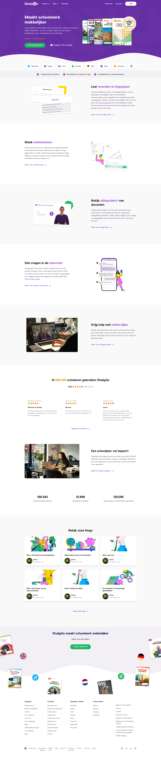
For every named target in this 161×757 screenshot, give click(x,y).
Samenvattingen (52, 727)
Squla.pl (95, 708)
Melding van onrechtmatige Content (124, 722)
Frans (72, 712)
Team (26, 734)
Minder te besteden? (31, 708)
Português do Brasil (71, 749)
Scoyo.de (96, 712)
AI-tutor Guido (34, 279)
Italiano (94, 748)
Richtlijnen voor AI (121, 715)
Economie (73, 721)
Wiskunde (73, 705)
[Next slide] (136, 66)
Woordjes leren (52, 705)
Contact (27, 712)
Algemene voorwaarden (123, 705)
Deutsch (79, 748)
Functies (50, 734)
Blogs (26, 724)
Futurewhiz (96, 715)
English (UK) (50, 749)
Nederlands (74, 724)
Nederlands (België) (42, 749)
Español (63, 748)
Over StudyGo (29, 731)
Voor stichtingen (30, 721)
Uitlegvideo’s (51, 715)
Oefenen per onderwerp (54, 708)
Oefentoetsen (51, 712)
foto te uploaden (105, 103)
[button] (34, 717)
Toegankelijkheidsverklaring (125, 727)
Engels (72, 708)
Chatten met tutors (53, 718)
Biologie (72, 715)
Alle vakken (73, 727)
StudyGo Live (51, 721)
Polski (56, 748)
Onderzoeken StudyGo (32, 727)
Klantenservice (29, 705)
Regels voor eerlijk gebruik (124, 718)
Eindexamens (51, 724)
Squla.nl (95, 705)
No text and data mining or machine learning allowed (124, 731)
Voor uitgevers (29, 715)
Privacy (118, 708)
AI (130, 100)
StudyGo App (51, 731)
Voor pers (28, 718)
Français (87, 748)
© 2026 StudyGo (121, 735)
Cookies (118, 711)
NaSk (72, 718)
